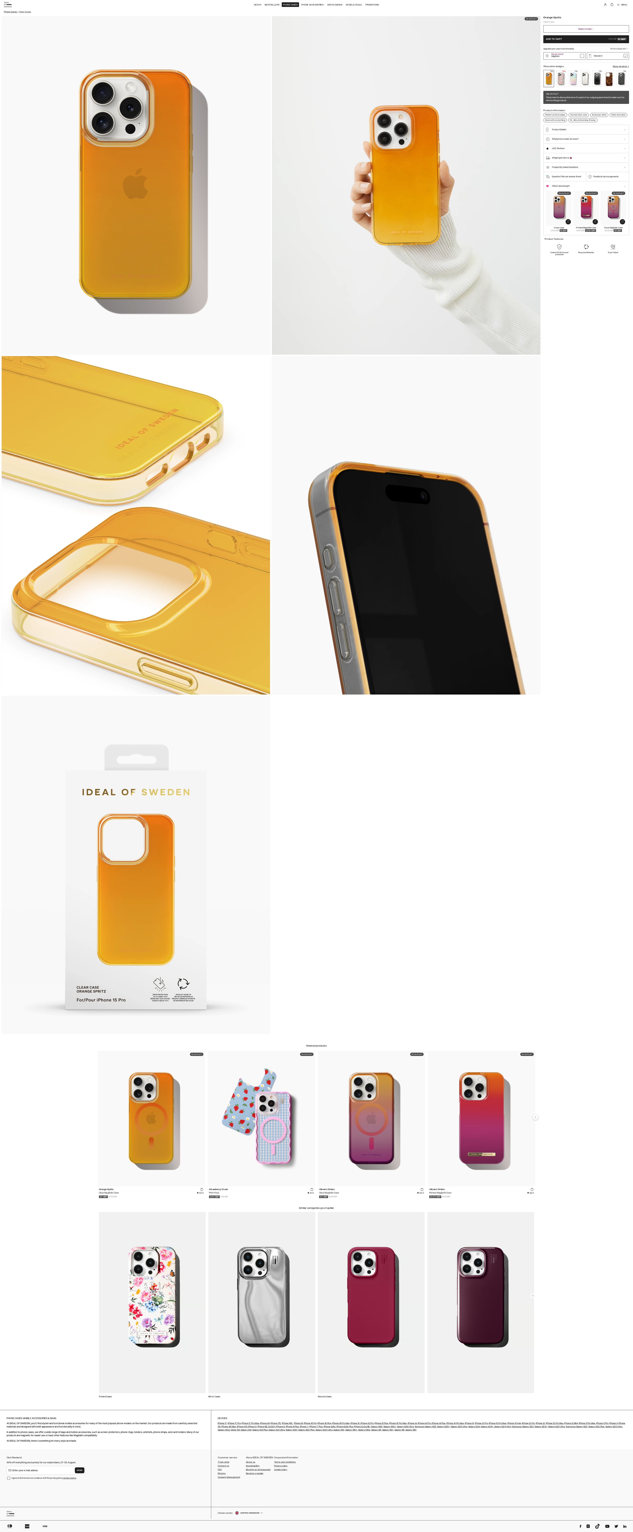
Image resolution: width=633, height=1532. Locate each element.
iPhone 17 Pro (234, 1423)
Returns (222, 1473)
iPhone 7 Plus (316, 1426)
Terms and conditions (285, 1462)
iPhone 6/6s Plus (345, 1426)
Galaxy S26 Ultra (405, 1426)
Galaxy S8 (399, 1430)
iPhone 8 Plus (292, 1426)
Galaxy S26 (376, 1426)
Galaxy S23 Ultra (556, 1426)
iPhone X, (252, 1426)
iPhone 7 (304, 1426)
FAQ (220, 1470)
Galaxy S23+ (541, 1426)
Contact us (223, 1466)
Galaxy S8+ (411, 1430)
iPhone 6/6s (330, 1426)
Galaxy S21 (245, 1430)
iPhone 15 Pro (367, 1423)
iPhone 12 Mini (571, 1423)
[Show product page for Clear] (585, 78)
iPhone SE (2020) (266, 1426)
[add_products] (568, 221)
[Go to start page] (8, 4)
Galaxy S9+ (387, 1430)
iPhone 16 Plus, (325, 1423)
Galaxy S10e (364, 1430)
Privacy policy (280, 1466)
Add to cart (586, 39)
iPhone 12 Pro (528, 1423)
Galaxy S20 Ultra (324, 1430)
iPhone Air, (265, 1423)
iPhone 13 (469, 1423)
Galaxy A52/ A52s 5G (229, 1430)
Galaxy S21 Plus (260, 1430)
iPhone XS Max (229, 1426)
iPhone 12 (540, 1423)
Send (79, 1470)
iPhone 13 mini (514, 1423)
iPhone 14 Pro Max (455, 1423)
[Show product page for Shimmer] (573, 78)
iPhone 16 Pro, (310, 1423)
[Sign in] (605, 4)
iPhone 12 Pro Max (554, 1423)
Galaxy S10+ (351, 1430)
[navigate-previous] (535, 1117)
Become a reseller (254, 1473)
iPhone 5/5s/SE (362, 1426)
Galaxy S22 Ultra (613, 1426)
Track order (223, 1462)
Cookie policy (280, 1470)
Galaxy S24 (474, 1426)
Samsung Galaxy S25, (426, 1426)
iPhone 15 (355, 1423)
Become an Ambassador (258, 1470)
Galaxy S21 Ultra (276, 1430)
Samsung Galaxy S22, (577, 1426)
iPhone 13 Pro (481, 1423)
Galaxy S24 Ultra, (503, 1426)
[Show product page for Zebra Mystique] (597, 78)
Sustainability (252, 1466)
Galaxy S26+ (389, 1426)
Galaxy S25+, (443, 1426)
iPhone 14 (412, 1423)
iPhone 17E (276, 1423)
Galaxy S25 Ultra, (459, 1426)
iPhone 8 (280, 1426)
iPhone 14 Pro (424, 1423)
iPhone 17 (222, 1423)
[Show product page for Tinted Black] (621, 78)
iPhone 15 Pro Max (398, 1423)
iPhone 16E (287, 1423)
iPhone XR (242, 1426)
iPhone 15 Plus (381, 1423)
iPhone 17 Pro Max (250, 1423)
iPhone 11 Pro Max (587, 1423)
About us (250, 1462)
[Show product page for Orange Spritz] (548, 78)
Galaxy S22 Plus (596, 1426)
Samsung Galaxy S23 (522, 1426)
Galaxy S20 (291, 1430)
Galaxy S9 (376, 1430)
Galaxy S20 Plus (306, 1430)
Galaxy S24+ (487, 1426)
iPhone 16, (298, 1423)
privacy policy (69, 1478)
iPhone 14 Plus (438, 1423)
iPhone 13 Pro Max (497, 1423)
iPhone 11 (613, 1423)
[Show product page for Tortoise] (609, 78)
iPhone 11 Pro (602, 1423)
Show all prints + (621, 66)
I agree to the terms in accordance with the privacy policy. (43, 1478)
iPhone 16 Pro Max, (341, 1423)
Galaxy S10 (338, 1430)
